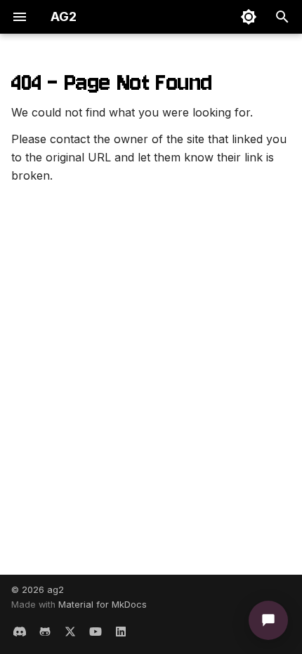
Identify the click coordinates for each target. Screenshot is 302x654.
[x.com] (70, 631)
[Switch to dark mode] (249, 17)
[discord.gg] (19, 631)
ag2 (55, 590)
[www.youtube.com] (95, 631)
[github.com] (45, 631)
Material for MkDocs (102, 604)
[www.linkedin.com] (121, 631)
